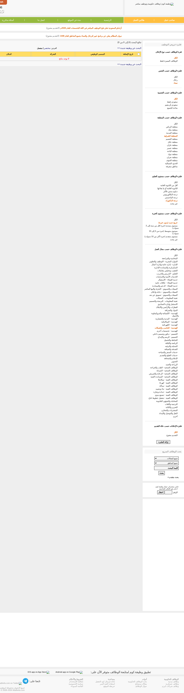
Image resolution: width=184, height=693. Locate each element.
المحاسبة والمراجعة (170, 258)
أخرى (176, 416)
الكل (176, 58)
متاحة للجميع (173, 108)
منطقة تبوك (173, 154)
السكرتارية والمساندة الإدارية (166, 267)
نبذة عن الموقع (74, 20)
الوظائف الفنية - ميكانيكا (168, 380)
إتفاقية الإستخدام (76, 681)
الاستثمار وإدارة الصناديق (168, 304)
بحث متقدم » (173, 477)
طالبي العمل (138, 20)
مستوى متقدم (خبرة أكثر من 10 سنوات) (161, 236)
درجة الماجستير (172, 197)
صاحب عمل (169, 20)
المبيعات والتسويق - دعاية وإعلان (165, 292)
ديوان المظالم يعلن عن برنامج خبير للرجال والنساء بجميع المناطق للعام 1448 (91, 36)
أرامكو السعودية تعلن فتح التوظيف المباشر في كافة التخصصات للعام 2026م (91, 28)
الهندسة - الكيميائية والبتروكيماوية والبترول (165, 314)
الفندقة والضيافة (171, 349)
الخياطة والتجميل (171, 340)
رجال (176, 80)
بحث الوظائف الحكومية (137, 681)
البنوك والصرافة (172, 310)
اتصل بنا (41, 20)
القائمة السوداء (77, 686)
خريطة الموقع (109, 686)
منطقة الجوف (172, 160)
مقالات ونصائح (141, 684)
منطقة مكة (173, 130)
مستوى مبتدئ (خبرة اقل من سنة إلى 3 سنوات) (162, 227)
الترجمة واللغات (172, 404)
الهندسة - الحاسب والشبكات (167, 328)
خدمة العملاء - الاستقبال (168, 280)
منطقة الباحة (173, 151)
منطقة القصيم (172, 139)
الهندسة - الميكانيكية (170, 322)
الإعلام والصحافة (171, 358)
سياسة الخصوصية (76, 684)
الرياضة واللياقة (172, 343)
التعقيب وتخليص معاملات (168, 270)
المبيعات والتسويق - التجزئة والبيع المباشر (161, 289)
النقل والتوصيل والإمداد (169, 413)
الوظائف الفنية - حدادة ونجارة (166, 392)
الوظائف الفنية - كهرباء (169, 383)
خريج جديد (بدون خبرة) (168, 223)
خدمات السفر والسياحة (168, 352)
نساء (176, 83)
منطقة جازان (173, 145)
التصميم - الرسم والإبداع (168, 337)
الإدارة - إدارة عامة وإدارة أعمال (165, 264)
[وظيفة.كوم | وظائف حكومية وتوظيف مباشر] (154, 3)
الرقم (175, 492)
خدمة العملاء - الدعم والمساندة (165, 286)
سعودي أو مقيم (172, 105)
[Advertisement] (65, 7)
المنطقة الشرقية (171, 136)
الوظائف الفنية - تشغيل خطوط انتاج (164, 398)
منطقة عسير (173, 148)
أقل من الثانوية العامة (169, 185)
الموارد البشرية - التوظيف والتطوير (164, 261)
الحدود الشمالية (172, 163)
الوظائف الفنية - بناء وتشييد (167, 389)
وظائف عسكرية (172, 684)
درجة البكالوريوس (171, 194)
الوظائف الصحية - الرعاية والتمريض (164, 374)
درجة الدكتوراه (172, 200)
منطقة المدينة (172, 133)
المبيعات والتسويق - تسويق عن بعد (164, 295)
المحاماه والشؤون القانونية (167, 401)
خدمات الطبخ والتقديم (169, 355)
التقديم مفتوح (172, 435)
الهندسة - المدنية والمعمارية (167, 319)
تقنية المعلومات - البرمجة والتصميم (164, 301)
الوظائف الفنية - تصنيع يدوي (167, 395)
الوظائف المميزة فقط (169, 61)
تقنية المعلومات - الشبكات (167, 298)
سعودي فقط (173, 102)
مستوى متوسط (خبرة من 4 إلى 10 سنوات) (164, 232)
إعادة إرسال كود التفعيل (105, 681)
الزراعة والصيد (172, 364)
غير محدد (174, 204)
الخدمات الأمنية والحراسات (167, 277)
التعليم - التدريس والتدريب (168, 274)
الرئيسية (107, 20)
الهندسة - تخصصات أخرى (168, 331)
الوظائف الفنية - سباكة (169, 386)
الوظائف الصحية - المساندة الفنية (165, 377)
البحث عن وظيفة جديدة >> (129, 48)
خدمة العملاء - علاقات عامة (167, 283)
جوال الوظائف (141, 686)
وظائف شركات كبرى (170, 686)
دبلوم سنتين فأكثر (171, 191)
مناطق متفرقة (172, 166)
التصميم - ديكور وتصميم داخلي (166, 334)
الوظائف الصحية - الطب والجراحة (164, 367)
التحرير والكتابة (172, 407)
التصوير (175, 361)
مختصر (47, 48)
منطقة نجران (173, 157)
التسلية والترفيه (172, 346)
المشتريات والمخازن (170, 410)
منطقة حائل (173, 142)
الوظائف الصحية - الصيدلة (168, 370)
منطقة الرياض (172, 127)
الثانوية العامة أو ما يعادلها (168, 188)
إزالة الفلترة (163, 442)
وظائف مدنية (173, 681)
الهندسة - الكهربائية (170, 325)
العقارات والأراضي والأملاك (167, 307)
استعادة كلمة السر (107, 684)
